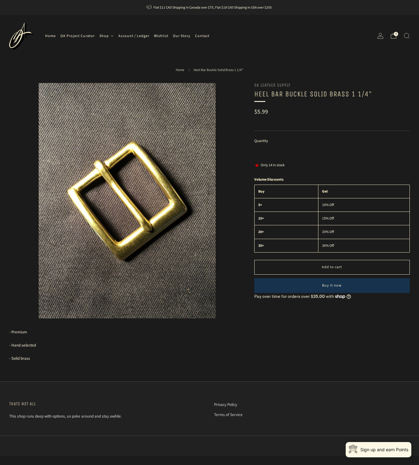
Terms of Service (228, 415)
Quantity (261, 140)
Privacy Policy (225, 404)
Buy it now (332, 285)
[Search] (407, 36)
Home (180, 70)
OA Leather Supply (272, 85)
